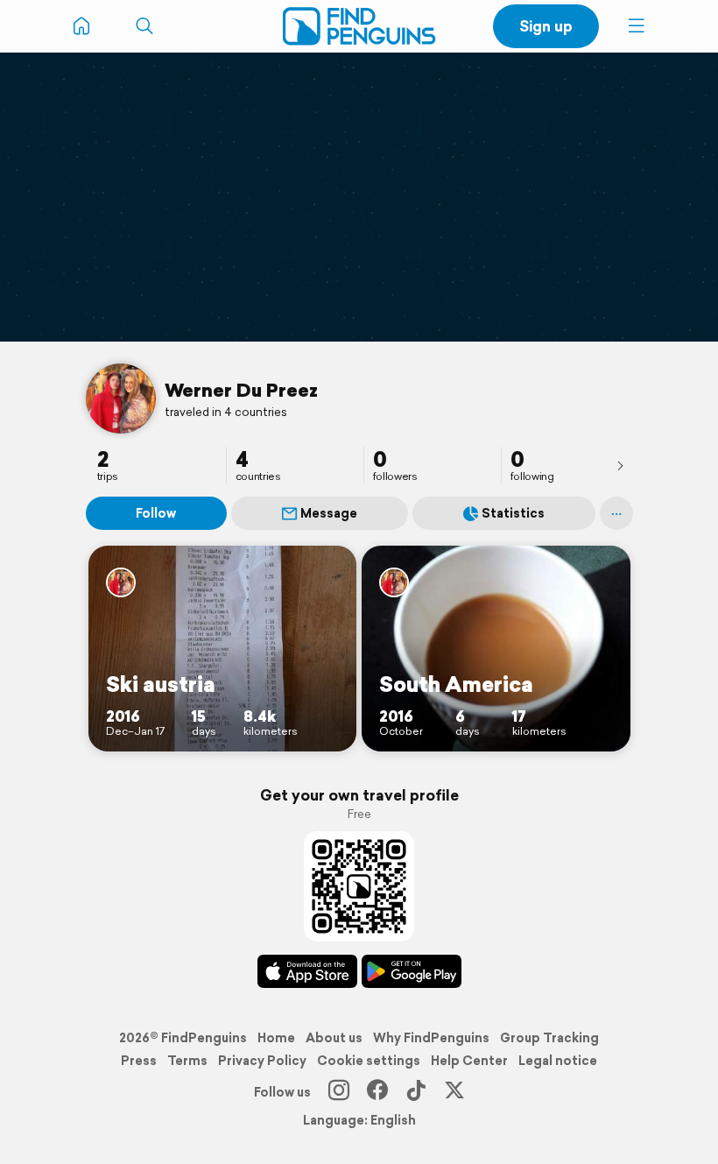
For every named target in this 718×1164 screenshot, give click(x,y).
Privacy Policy (262, 1060)
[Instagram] (338, 1092)
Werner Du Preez (241, 390)
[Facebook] (377, 1092)
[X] (454, 1092)
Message (328, 513)
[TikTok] (415, 1092)
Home (276, 1038)
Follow (156, 513)
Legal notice (557, 1060)
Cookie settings (368, 1060)
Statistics (513, 513)
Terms (187, 1060)
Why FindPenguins (431, 1038)
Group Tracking (549, 1038)
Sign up (546, 26)
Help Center (469, 1060)
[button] (636, 26)
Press (139, 1060)
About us (334, 1038)
